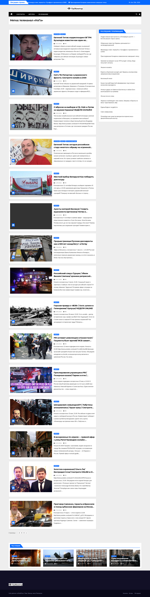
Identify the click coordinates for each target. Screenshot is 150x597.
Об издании (43, 14)
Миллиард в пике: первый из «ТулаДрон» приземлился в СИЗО (90, 560)
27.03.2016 (58, 510)
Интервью (56, 34)
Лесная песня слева (107, 96)
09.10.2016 (58, 81)
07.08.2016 (58, 247)
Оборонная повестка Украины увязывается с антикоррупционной (57, 560)
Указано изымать (106, 67)
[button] (136, 14)
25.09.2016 (58, 113)
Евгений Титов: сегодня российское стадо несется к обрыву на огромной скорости (72, 147)
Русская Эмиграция (71, 141)
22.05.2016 (58, 378)
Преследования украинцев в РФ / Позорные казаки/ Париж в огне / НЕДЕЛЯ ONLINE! (70, 375)
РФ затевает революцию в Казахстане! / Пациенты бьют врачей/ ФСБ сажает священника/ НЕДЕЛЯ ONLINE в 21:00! (73, 341)
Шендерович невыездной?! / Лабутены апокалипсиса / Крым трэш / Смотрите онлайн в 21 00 (73, 408)
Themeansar (39, 593)
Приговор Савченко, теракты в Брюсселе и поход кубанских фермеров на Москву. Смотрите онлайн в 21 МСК (74, 507)
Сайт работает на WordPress (16, 593)
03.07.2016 (58, 279)
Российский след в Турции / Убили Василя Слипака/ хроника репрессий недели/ (72, 276)
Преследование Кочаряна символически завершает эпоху (120, 56)
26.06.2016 (58, 311)
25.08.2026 (16, 563)
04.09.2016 (58, 215)
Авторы (31, 14)
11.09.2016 (58, 183)
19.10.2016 (58, 43)
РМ (65, 43)
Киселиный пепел (106, 78)
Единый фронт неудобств (109, 107)
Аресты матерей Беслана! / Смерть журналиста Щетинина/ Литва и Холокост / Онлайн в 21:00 (71, 212)
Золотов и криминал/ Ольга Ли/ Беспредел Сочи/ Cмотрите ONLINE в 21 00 (73, 472)
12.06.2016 (58, 344)
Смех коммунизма (107, 112)
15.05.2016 (58, 411)
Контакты (20, 14)
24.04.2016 (58, 443)
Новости (63, 34)
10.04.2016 (58, 475)
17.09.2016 (58, 150)
